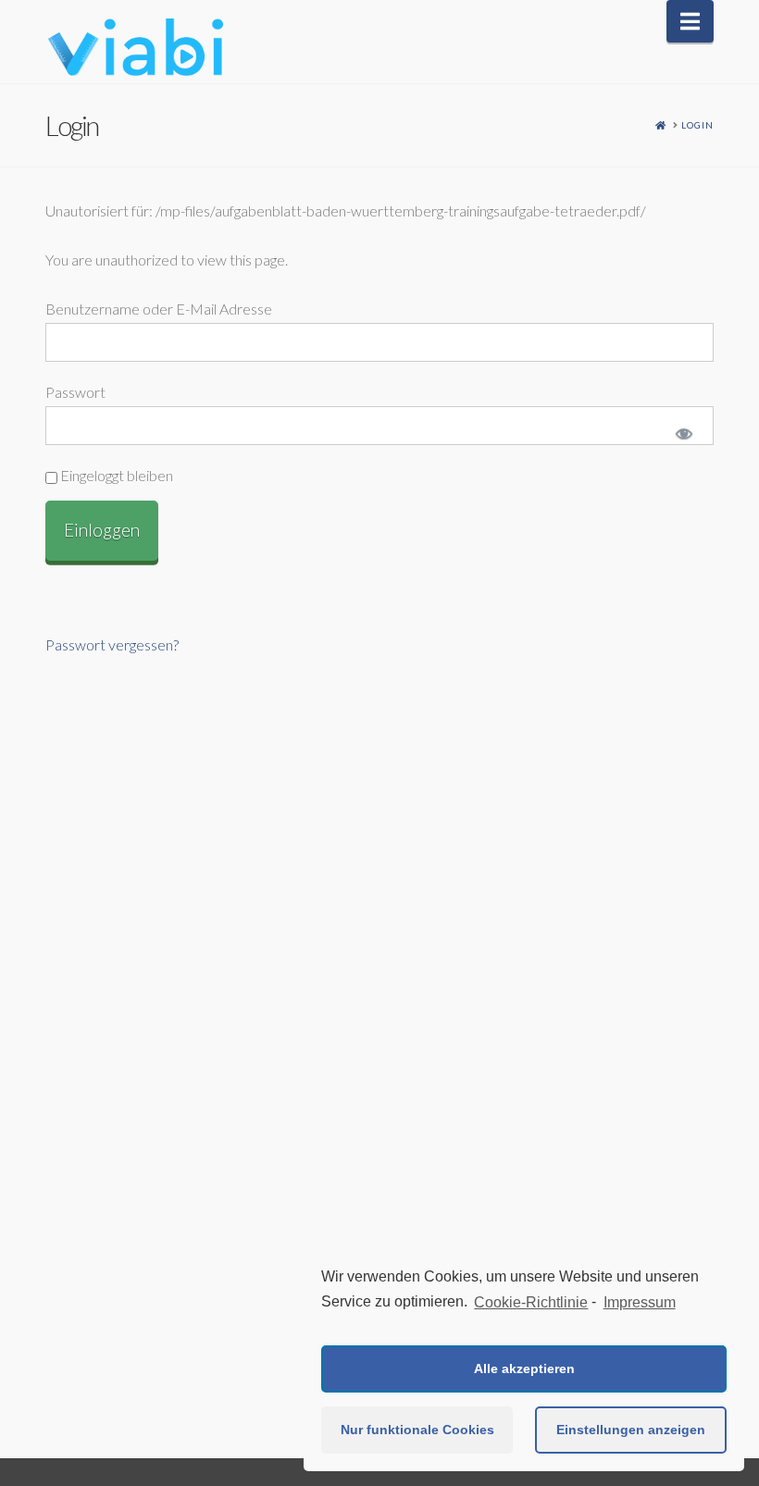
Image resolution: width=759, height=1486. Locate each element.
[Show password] (682, 435)
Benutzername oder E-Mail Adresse (158, 308)
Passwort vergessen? (112, 644)
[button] (690, 21)
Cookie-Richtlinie (531, 1302)
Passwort (75, 392)
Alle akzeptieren (524, 1368)
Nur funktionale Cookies (417, 1429)
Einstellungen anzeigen (630, 1429)
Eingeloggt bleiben (115, 475)
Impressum (639, 1302)
